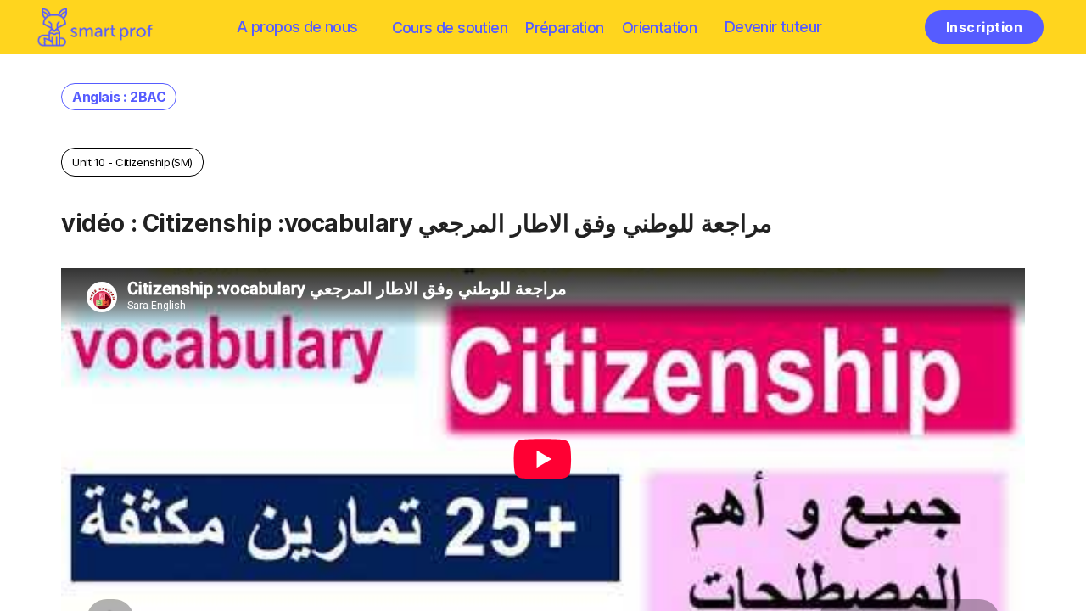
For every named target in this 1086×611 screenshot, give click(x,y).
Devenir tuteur (773, 27)
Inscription (984, 27)
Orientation (659, 27)
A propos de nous (297, 27)
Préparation (564, 27)
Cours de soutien (449, 27)
